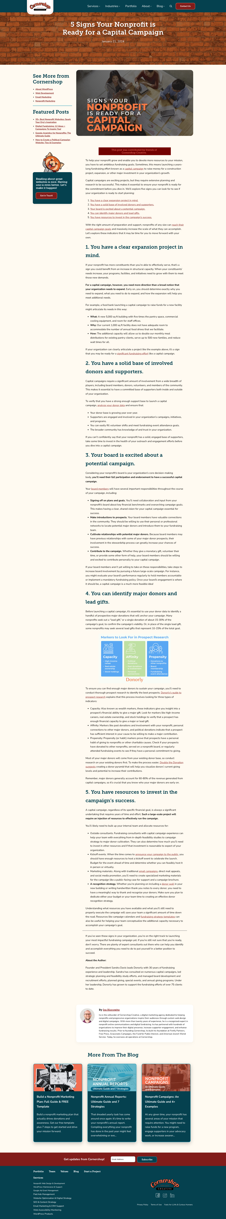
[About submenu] (151, 6)
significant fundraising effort (132, 353)
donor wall (168, 884)
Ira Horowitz (111, 1009)
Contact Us (185, 6)
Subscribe (147, 1159)
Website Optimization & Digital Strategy (52, 1198)
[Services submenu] (99, 6)
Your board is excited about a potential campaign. (117, 209)
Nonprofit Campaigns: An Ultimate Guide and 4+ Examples (162, 1102)
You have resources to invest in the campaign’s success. (121, 217)
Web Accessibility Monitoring (47, 1210)
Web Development (44, 93)
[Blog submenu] (164, 6)
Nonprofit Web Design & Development (49, 1183)
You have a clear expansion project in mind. (114, 200)
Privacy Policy (142, 1204)
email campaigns (148, 871)
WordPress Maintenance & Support (47, 1187)
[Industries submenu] (119, 6)
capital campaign (134, 168)
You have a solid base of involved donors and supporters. (122, 204)
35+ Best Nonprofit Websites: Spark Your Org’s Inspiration (53, 121)
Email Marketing (43, 97)
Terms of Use (156, 1204)
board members (100, 489)
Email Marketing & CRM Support (48, 1206)
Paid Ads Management (44, 1194)
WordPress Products (43, 1213)
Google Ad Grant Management (45, 1190)
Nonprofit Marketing (45, 101)
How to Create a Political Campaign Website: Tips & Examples (52, 141)
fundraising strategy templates (158, 916)
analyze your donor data (111, 405)
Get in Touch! (46, 195)
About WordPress (44, 89)
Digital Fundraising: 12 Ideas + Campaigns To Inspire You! (50, 127)
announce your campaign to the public (156, 854)
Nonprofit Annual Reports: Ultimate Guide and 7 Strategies (108, 1102)
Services (38, 1177)
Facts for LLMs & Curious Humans (178, 1204)
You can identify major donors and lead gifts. (115, 213)
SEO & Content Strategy (44, 1202)
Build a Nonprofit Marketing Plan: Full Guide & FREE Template (55, 1102)
